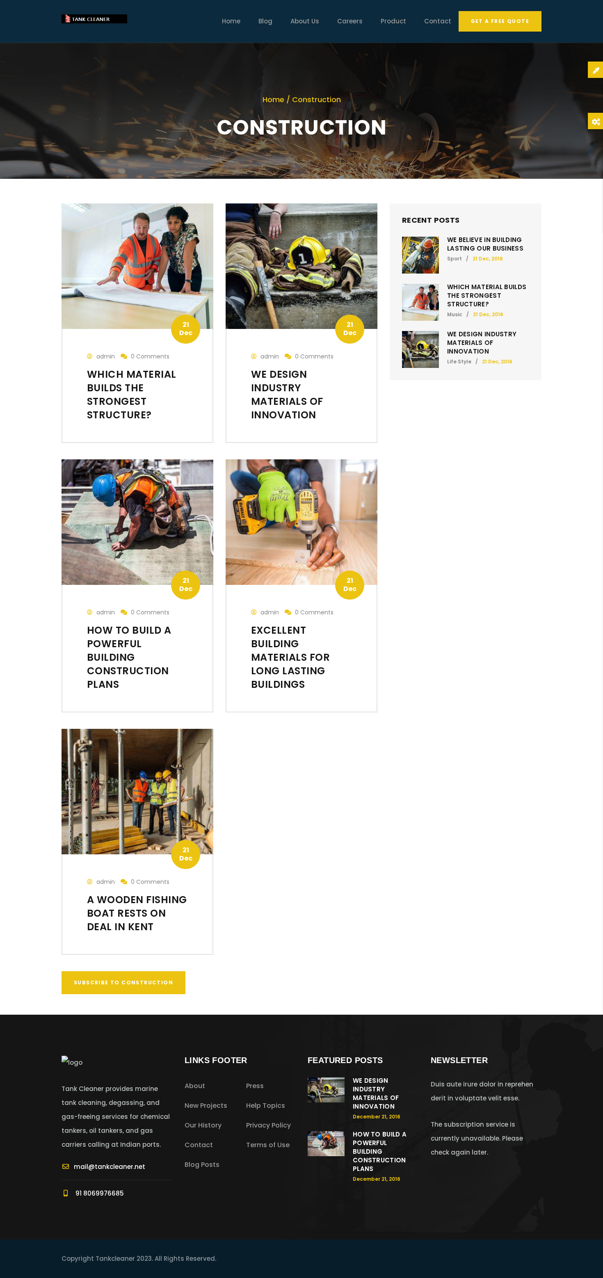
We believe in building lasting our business (485, 244)
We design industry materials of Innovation (481, 343)
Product (393, 21)
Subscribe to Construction (123, 982)
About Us (304, 21)
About (195, 1086)
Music (454, 314)
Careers (350, 21)
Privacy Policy (268, 1125)
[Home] (94, 21)
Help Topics (265, 1105)
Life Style (459, 361)
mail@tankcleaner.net (109, 1166)
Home (231, 21)
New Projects (206, 1105)
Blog (265, 21)
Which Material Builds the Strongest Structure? (486, 295)
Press (255, 1086)
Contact (437, 21)
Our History (203, 1125)
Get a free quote (500, 21)
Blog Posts (202, 1164)
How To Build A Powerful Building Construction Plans (380, 1151)
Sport (454, 258)
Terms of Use (268, 1145)
